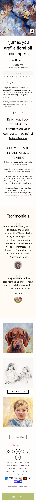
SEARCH (13, 463)
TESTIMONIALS (22, 469)
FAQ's (7, 463)
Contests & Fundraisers (18, 475)
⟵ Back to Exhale (18, 437)
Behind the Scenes (12, 472)
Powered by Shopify (22, 486)
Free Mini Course (25, 472)
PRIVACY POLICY (12, 466)
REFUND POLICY (24, 466)
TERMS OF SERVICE (24, 463)
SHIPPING (12, 469)
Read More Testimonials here (18, 392)
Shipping (10, 68)
